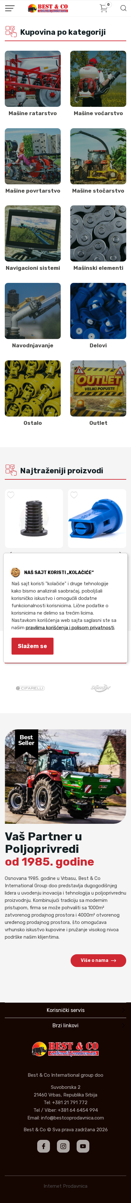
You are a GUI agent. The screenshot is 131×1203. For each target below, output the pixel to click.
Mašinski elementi (98, 268)
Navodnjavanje (32, 345)
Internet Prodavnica (65, 1186)
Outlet (98, 423)
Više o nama (94, 960)
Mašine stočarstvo (98, 191)
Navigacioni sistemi (33, 268)
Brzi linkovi (65, 1025)
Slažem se (32, 646)
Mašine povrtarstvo (32, 191)
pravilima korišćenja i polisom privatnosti (70, 628)
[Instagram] (63, 1146)
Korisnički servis (66, 1010)
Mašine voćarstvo (98, 113)
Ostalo (33, 423)
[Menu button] (10, 8)
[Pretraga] (123, 10)
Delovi (98, 345)
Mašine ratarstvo (33, 113)
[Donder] (100, 688)
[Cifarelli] (30, 688)
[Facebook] (43, 1146)
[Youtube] (83, 1146)
